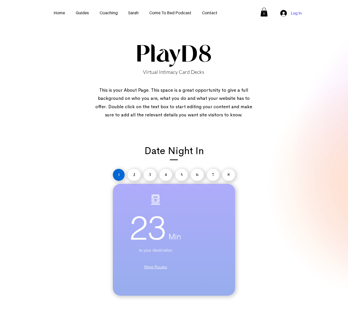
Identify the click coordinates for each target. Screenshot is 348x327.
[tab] (119, 175)
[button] (264, 12)
